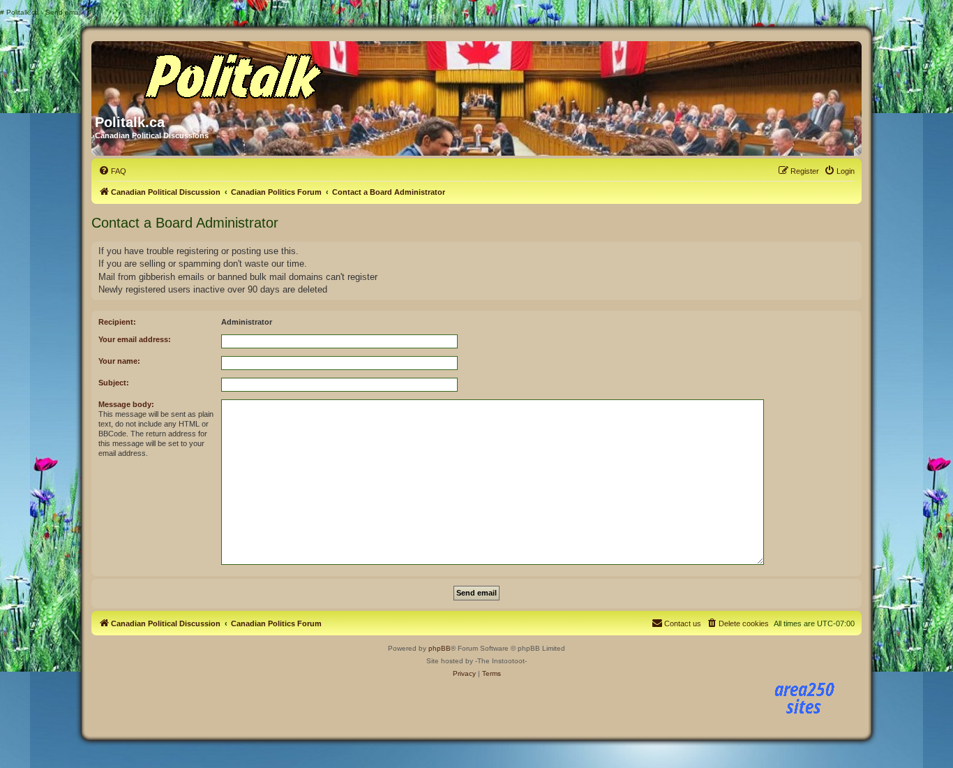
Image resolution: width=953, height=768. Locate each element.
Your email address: (134, 339)
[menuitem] (112, 171)
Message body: (126, 404)
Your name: (119, 361)
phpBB (439, 648)
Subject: (113, 382)
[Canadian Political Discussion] (229, 73)
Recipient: (117, 322)
